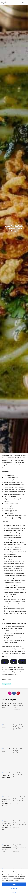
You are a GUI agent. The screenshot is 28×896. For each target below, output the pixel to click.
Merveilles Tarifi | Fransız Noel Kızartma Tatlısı (19, 775)
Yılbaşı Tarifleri (6, 683)
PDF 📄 (13, 661)
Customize (14, 888)
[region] (14, 882)
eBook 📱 (22, 661)
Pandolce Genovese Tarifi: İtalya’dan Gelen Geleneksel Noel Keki (19, 823)
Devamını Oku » (16, 709)
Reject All (14, 892)
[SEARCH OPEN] (23, 2)
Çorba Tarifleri (12, 223)
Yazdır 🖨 (4, 661)
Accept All (14, 884)
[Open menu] (26, 2)
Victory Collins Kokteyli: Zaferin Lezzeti (18, 705)
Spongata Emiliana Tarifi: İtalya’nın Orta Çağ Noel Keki (19, 727)
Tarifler (18, 223)
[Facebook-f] (14, 693)
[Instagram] (10, 693)
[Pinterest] (18, 693)
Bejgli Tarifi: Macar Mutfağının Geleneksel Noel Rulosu (19, 847)
